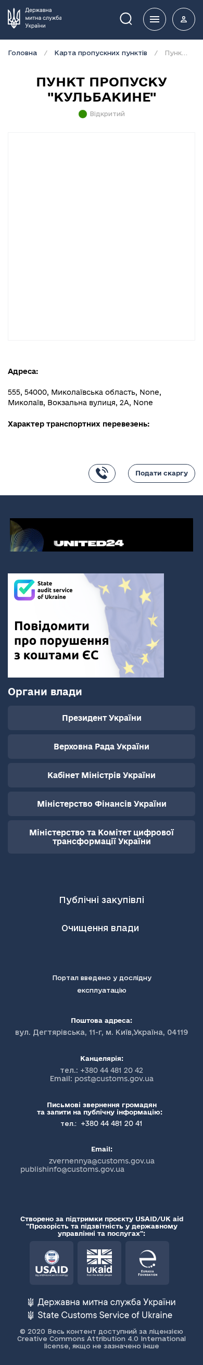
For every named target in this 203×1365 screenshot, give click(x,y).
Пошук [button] (133, 18)
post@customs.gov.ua (114, 1078)
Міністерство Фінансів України (102, 803)
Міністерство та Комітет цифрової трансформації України (101, 837)
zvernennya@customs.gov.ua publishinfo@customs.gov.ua (87, 1165)
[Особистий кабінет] (183, 19)
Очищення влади (101, 928)
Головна (22, 52)
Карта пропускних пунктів (100, 52)
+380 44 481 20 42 (111, 1070)
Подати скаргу (161, 473)
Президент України (102, 717)
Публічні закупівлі (101, 900)
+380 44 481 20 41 (111, 1123)
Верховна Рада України (101, 746)
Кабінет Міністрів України (101, 775)
